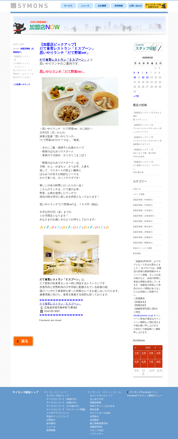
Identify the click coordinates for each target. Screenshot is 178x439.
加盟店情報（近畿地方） (143, 237)
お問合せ (50, 420)
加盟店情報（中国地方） (143, 200)
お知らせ (137, 189)
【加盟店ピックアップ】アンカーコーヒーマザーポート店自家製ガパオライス (147, 140)
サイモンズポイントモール (156, 5)
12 (143, 77)
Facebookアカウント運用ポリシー (144, 395)
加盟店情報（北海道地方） (144, 216)
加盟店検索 (95, 402)
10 (135, 77)
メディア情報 (138, 194)
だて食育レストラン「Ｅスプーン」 (63, 59)
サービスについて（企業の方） (62, 402)
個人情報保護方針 (99, 423)
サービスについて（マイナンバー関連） (66, 409)
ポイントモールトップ (101, 395)
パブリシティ (96, 433)
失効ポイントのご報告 (142, 248)
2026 (147, 347)
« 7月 (136, 96)
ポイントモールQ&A (100, 413)
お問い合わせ (135, 6)
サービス (68, 6)
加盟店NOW (96, 426)
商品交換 (94, 409)
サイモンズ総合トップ (26, 392)
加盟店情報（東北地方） (143, 226)
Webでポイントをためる (102, 406)
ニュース (85, 6)
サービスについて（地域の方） (62, 399)
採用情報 (119, 6)
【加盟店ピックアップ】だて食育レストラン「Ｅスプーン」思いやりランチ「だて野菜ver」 (67, 48)
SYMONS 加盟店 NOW (89, 27)
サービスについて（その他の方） (63, 406)
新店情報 (137, 253)
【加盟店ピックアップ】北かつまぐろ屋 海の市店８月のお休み (144, 152)
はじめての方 (96, 399)
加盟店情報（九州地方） (143, 210)
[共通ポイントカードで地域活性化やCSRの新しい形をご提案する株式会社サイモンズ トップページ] (29, 7)
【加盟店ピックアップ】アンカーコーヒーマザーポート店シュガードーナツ (147, 128)
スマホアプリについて (57, 413)
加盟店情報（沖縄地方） (143, 232)
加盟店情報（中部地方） (143, 205)
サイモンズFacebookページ (144, 392)
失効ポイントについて (57, 416)
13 (147, 77)
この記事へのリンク (21, 84)
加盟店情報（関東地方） (143, 243)
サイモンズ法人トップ (57, 395)
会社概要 (102, 6)
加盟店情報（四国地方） (143, 221)
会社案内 (50, 423)
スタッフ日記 (96, 430)
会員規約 (94, 420)
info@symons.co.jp (143, 315)
